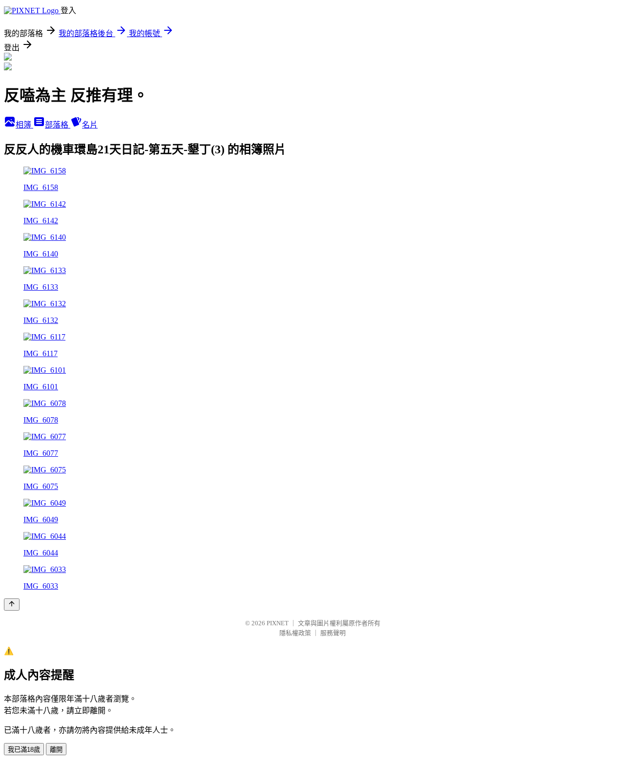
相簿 (24, 125)
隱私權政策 (295, 633)
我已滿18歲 (24, 749)
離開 (56, 749)
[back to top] (12, 604)
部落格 (57, 125)
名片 (90, 125)
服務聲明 (333, 633)
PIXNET (278, 623)
